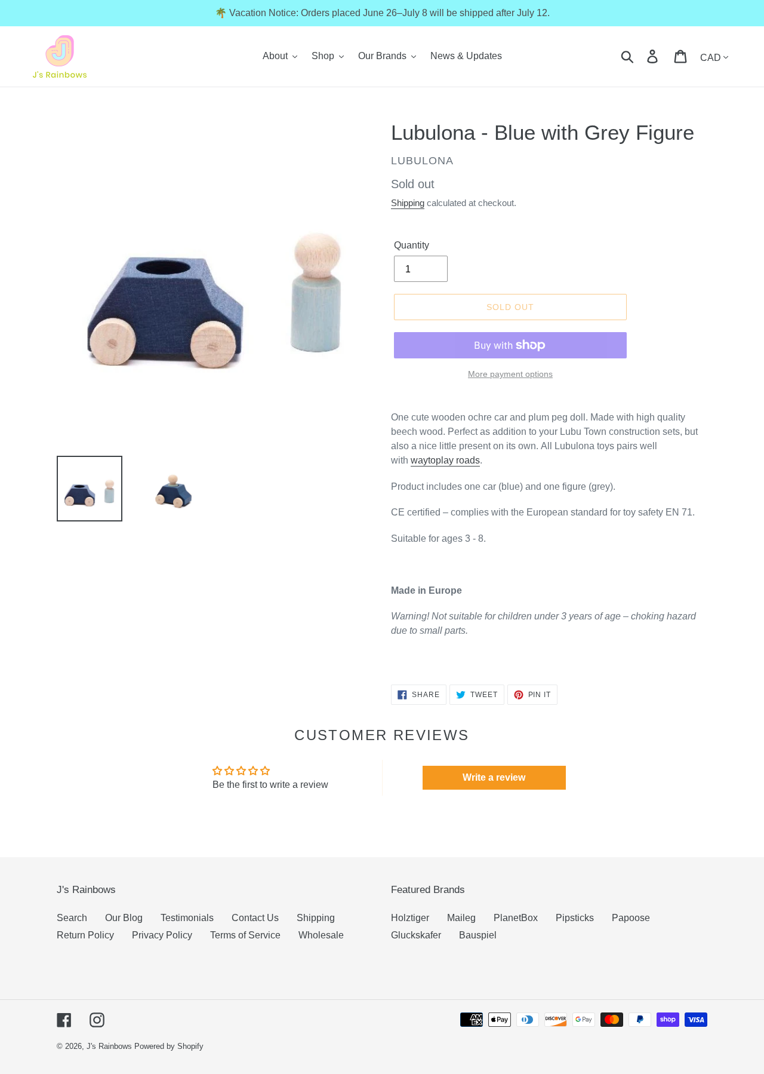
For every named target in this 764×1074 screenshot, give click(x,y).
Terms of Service (245, 935)
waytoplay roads (445, 460)
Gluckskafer (416, 935)
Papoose (631, 918)
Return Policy (85, 935)
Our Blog (124, 918)
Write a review (494, 777)
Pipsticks (575, 918)
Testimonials (187, 918)
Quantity (411, 245)
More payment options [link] (510, 374)
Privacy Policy (162, 935)
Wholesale (321, 935)
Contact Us (255, 918)
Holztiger (410, 918)
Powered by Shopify (169, 1046)
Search (72, 918)
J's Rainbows (109, 1046)
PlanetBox (516, 918)
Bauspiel (478, 935)
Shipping (407, 203)
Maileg (461, 918)
